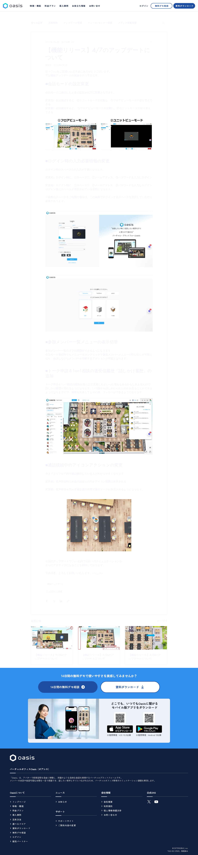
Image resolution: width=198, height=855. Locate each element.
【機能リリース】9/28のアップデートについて (50, 656)
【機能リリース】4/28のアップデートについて (145, 656)
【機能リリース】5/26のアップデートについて (98, 656)
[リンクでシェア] (68, 601)
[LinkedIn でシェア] (61, 601)
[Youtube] (156, 802)
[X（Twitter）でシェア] (53, 601)
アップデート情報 (72, 22)
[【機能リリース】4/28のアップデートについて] (146, 638)
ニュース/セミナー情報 (100, 22)
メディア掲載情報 (127, 22)
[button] (78, 5)
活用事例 (53, 22)
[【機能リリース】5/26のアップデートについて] (99, 638)
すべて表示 (162, 620)
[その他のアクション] (151, 42)
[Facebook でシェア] (46, 601)
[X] (149, 802)
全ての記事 (36, 22)
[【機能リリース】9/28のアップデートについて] (52, 638)
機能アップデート (55, 584)
